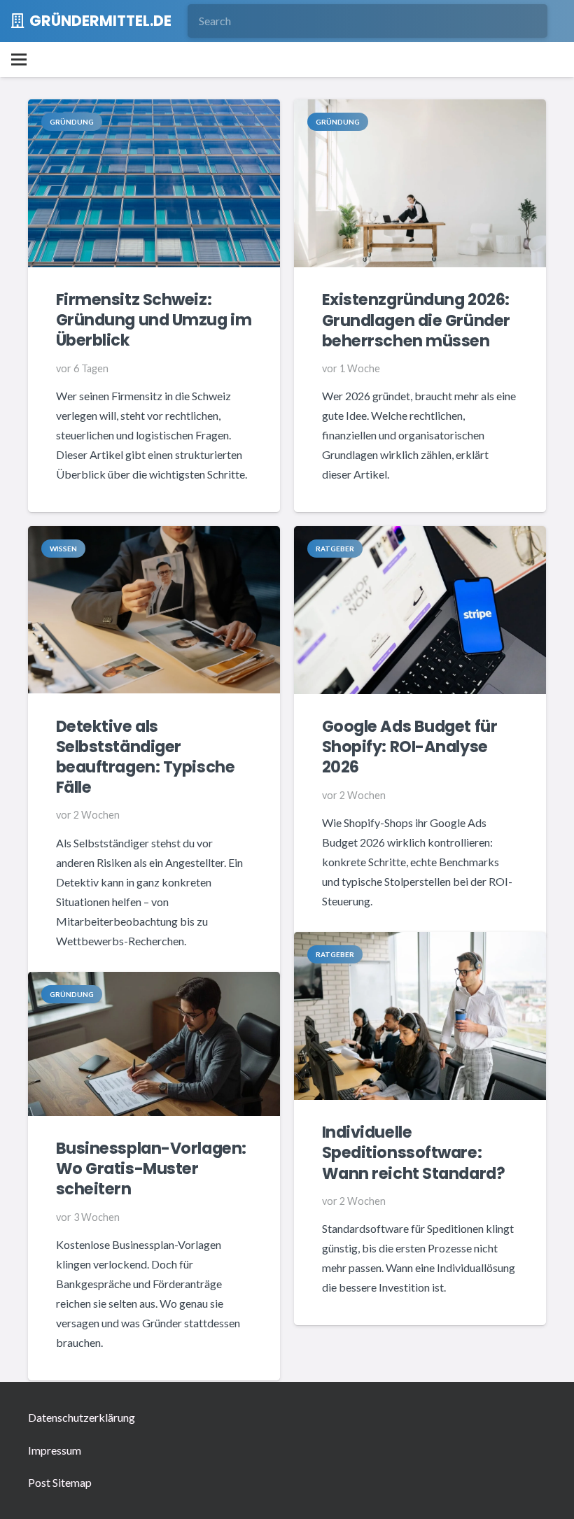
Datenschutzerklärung (81, 1417)
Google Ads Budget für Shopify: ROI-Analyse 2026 (410, 746)
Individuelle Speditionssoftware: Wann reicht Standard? (413, 1152)
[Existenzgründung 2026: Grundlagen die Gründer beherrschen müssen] (420, 108)
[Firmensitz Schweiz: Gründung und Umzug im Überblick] (154, 108)
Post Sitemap (60, 1482)
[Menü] (19, 59)
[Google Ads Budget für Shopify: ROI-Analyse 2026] (420, 535)
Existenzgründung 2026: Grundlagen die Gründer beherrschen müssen (416, 319)
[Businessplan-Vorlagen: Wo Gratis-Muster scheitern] (154, 981)
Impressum (54, 1450)
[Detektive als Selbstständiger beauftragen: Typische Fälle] (154, 535)
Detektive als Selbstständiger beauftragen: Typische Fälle (145, 756)
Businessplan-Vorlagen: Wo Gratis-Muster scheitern (151, 1168)
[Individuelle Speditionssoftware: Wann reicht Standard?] (420, 941)
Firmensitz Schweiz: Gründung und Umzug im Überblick (154, 319)
